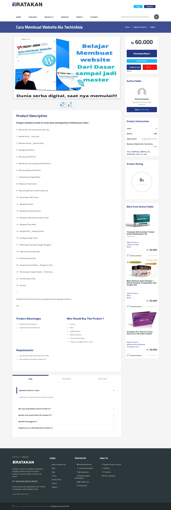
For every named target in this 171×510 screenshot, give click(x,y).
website (143, 151)
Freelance (107, 472)
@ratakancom (83, 472)
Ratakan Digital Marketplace (82, 477)
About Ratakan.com (59, 464)
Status (54, 483)
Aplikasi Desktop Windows (136, 344)
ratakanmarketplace (85, 468)
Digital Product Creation (112, 464)
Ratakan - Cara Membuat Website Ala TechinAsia (31, 506)
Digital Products (140, 27)
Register (150, 6)
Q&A (53, 468)
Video (152, 27)
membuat (135, 151)
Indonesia (15, 457)
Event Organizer (109, 476)
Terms (54, 476)
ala (148, 151)
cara (128, 151)
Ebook (129, 295)
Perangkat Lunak (133, 346)
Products (49, 17)
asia (145, 154)
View (142, 109)
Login (138, 6)
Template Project (133, 244)
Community (82, 485)
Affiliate (106, 468)
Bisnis (129, 247)
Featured (33, 17)
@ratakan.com (83, 482)
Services (65, 17)
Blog (53, 472)
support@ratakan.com (20, 494)
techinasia (131, 154)
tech (138, 154)
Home (18, 17)
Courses (94, 17)
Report (129, 71)
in (141, 154)
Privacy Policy (56, 479)
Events (79, 17)
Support (55, 487)
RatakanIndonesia (85, 464)
